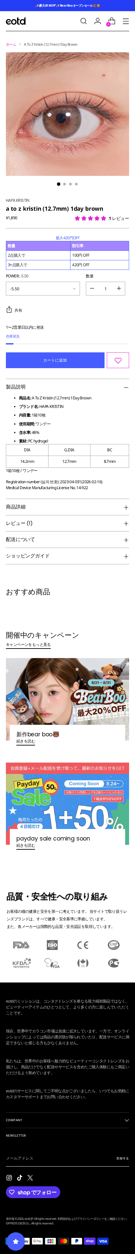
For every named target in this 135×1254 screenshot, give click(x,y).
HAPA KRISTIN (17, 200)
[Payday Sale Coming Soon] (67, 804)
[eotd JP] (16, 20)
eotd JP (29, 1219)
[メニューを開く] (125, 21)
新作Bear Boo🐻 (38, 734)
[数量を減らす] (92, 288)
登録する (122, 1158)
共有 (18, 310)
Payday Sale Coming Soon (53, 838)
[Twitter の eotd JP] (31, 1178)
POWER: (17, 276)
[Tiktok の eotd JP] (20, 1178)
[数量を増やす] (119, 288)
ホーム (11, 44)
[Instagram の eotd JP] (10, 1178)
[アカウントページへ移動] (97, 21)
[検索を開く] (83, 21)
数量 (89, 276)
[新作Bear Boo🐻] (67, 699)
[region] (67, 252)
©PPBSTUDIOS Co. (18, 1223)
